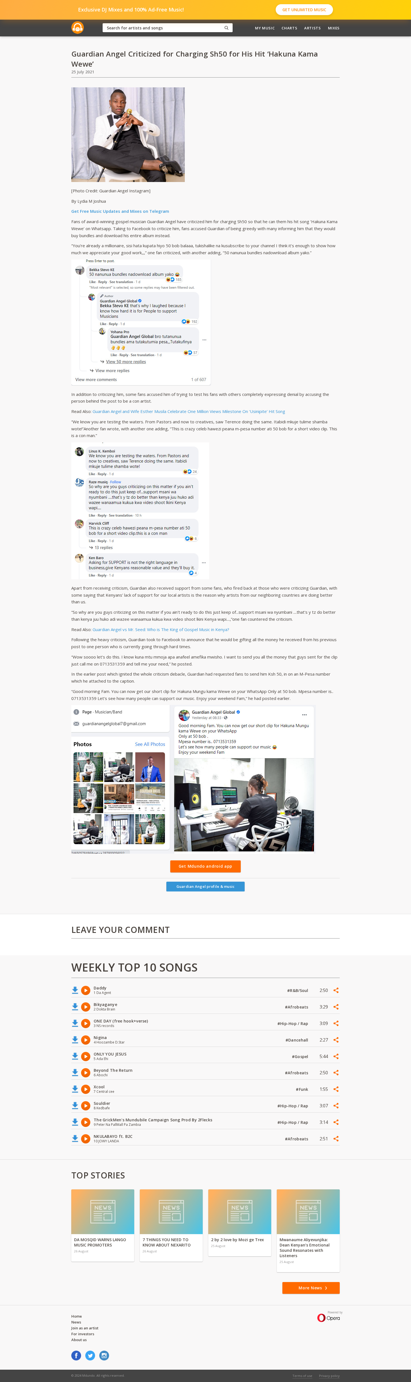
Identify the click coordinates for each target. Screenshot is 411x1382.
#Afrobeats (297, 1007)
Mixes (334, 28)
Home (76, 1316)
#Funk (303, 1089)
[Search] (226, 28)
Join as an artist (84, 1327)
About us (79, 1339)
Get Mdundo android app (205, 866)
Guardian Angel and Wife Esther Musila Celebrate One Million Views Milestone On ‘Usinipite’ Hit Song (189, 411)
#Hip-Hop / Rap (293, 1023)
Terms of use (302, 1376)
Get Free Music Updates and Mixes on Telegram (120, 211)
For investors (82, 1333)
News (76, 1322)
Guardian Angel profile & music (205, 886)
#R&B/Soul (298, 990)
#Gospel (301, 1056)
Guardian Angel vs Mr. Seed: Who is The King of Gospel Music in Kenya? (161, 629)
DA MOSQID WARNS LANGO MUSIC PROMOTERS (100, 1242)
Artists (312, 28)
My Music (265, 28)
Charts (289, 28)
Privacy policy (329, 1376)
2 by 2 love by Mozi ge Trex (237, 1239)
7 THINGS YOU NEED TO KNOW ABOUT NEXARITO (167, 1242)
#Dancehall (297, 1040)
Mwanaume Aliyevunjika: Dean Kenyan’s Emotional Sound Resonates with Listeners (305, 1247)
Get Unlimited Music (304, 9)
